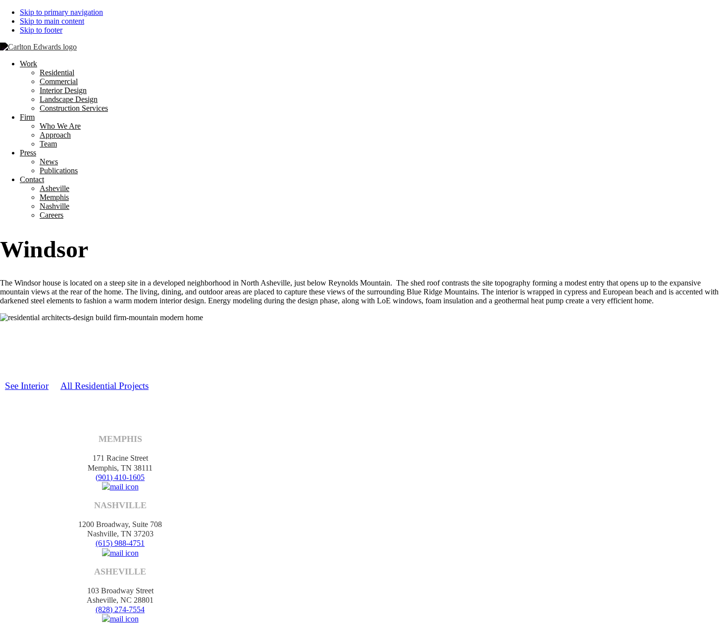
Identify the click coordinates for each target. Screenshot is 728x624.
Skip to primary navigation (61, 12)
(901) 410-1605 (120, 477)
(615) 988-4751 (120, 543)
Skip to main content (52, 21)
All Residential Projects (104, 386)
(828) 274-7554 (120, 609)
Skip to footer (41, 30)
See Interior (27, 386)
